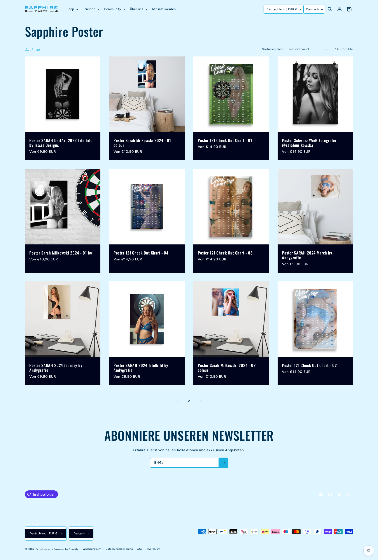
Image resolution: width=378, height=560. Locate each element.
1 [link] (177, 401)
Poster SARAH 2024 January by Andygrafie (55, 367)
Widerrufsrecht (92, 548)
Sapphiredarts (44, 549)
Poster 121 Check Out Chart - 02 (309, 365)
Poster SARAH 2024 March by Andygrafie (307, 255)
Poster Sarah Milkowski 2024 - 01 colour (142, 142)
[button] (72, 9)
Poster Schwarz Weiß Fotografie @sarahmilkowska (309, 142)
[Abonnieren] (223, 463)
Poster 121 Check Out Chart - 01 (225, 140)
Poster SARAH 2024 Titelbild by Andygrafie (141, 367)
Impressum (153, 548)
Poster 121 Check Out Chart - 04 (141, 252)
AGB (140, 548)
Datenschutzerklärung (119, 548)
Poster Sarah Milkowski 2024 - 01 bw (61, 252)
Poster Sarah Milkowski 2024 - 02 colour (227, 367)
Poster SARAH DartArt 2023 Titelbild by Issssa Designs (61, 142)
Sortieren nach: (273, 49)
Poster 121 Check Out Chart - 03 (225, 252)
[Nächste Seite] (201, 401)
